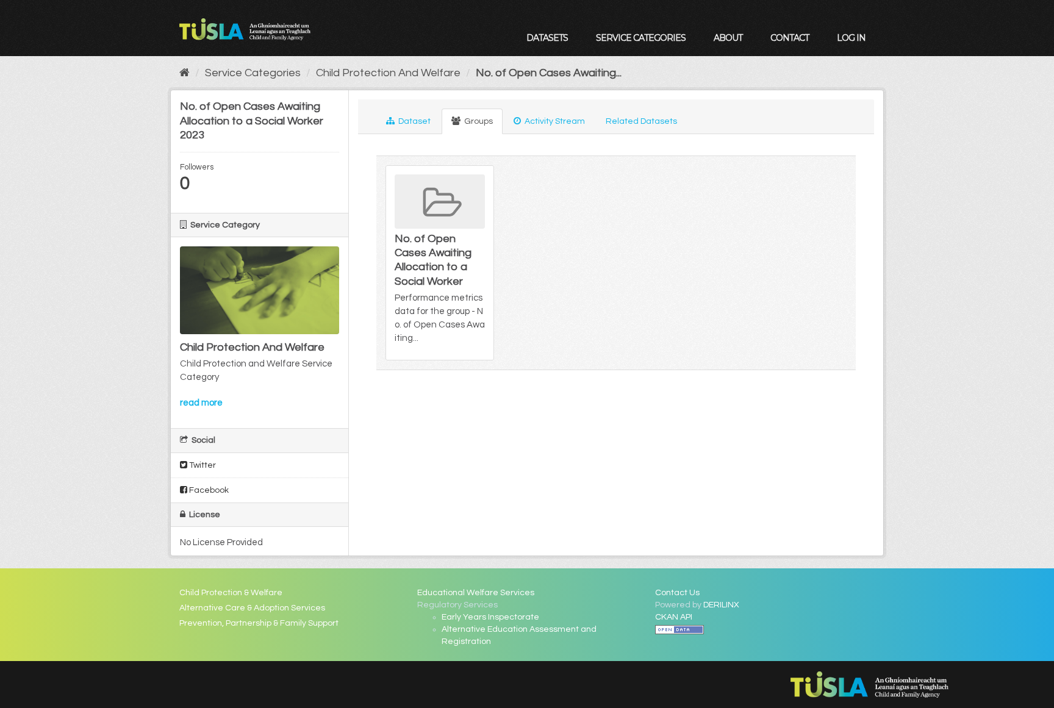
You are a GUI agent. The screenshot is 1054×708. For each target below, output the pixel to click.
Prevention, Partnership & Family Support (259, 623)
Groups (477, 121)
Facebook (208, 490)
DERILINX (721, 605)
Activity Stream (554, 121)
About (728, 37)
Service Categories (641, 37)
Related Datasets (641, 121)
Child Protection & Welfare (230, 592)
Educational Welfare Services (475, 592)
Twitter (201, 465)
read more (201, 402)
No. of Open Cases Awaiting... (549, 73)
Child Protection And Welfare (388, 73)
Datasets (547, 37)
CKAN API (673, 617)
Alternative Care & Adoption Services (252, 608)
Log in (851, 37)
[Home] (184, 73)
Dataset (413, 121)
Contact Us (677, 592)
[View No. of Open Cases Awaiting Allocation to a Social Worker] (439, 262)
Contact (789, 37)
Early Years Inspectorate (490, 617)
